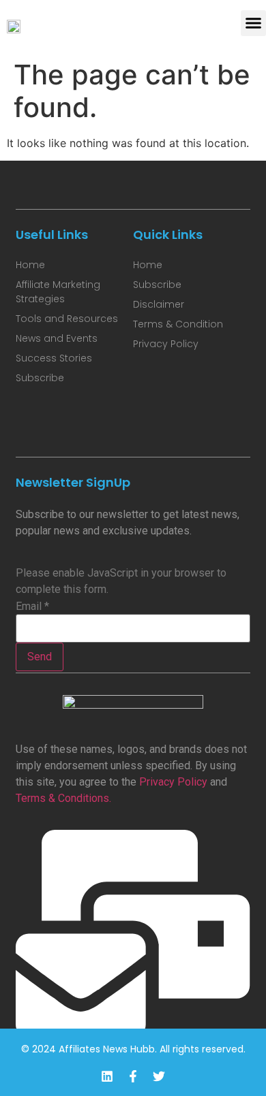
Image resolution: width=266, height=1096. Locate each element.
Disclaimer (158, 304)
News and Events (57, 338)
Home (30, 265)
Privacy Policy (173, 781)
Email (32, 606)
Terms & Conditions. (63, 798)
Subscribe (40, 378)
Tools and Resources (67, 318)
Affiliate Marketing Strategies (58, 292)
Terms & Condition (178, 324)
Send (39, 656)
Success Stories (54, 358)
